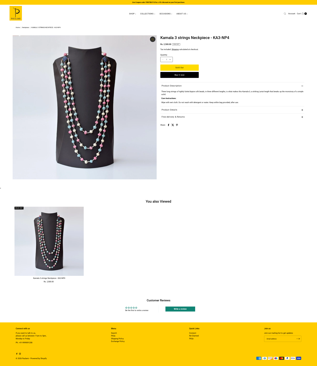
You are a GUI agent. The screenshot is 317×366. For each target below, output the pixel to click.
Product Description (172, 86)
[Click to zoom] (152, 39)
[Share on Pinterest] (177, 125)
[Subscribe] (298, 339)
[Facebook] (16, 354)
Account (291, 14)
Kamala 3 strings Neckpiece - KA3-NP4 (49, 278)
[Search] (285, 14)
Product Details (169, 110)
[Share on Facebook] (168, 125)
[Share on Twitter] (173, 125)
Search (114, 333)
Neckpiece (25, 27)
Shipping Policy (117, 339)
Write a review (180, 309)
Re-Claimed (194, 336)
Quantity (163, 55)
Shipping (175, 49)
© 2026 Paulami (22, 358)
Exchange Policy (118, 341)
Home (18, 27)
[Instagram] (20, 354)
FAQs (113, 336)
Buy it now (180, 75)
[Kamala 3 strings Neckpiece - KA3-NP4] (49, 241)
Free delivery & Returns (173, 117)
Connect (192, 333)
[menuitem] (132, 14)
